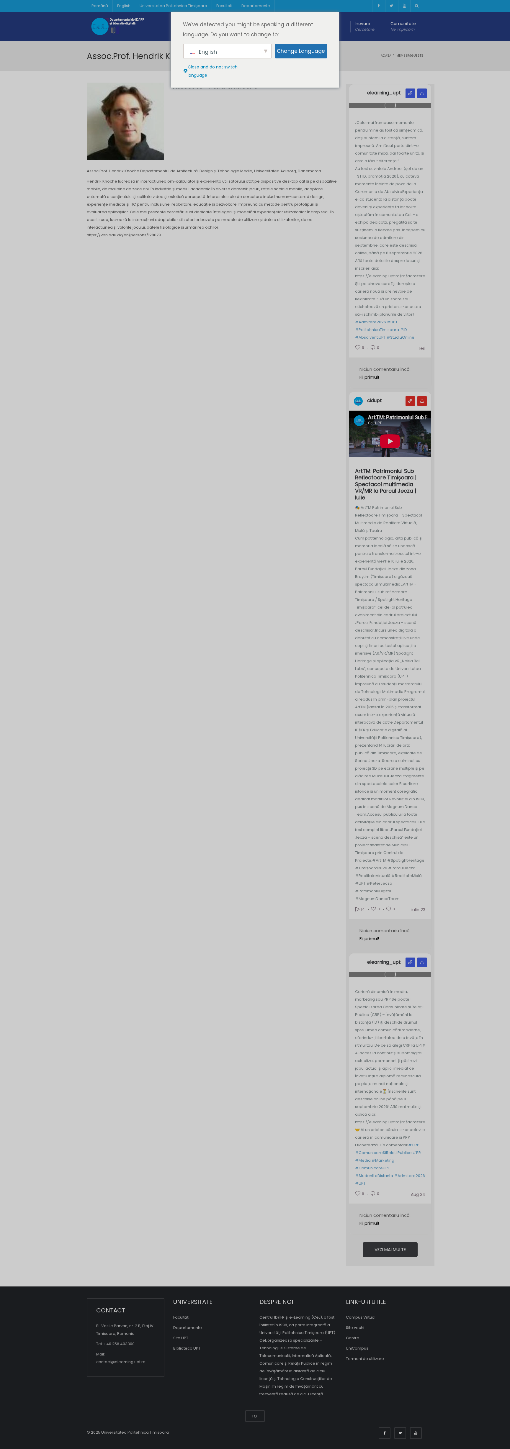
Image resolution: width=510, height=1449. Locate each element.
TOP (255, 1416)
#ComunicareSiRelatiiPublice (383, 1152)
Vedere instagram (410, 93)
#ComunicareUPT (372, 1168)
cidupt (374, 400)
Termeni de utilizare (365, 1358)
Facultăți (181, 1317)
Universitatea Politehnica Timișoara (173, 6)
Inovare (364, 26)
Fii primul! (369, 377)
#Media (363, 1160)
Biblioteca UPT (186, 1348)
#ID (403, 329)
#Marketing (383, 1160)
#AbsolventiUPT (370, 337)
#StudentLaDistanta (374, 1175)
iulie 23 (418, 909)
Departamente (255, 6)
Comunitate (403, 26)
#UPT (392, 322)
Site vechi (355, 1327)
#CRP (413, 1145)
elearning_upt (384, 93)
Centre (352, 1338)
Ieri (422, 348)
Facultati (224, 6)
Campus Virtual (360, 1317)
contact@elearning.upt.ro (121, 1362)
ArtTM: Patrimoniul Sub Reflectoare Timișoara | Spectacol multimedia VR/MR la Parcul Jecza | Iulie (385, 484)
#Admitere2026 (370, 322)
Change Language (301, 51)
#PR (417, 1152)
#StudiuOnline (400, 337)
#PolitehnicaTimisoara (377, 329)
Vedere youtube (410, 401)
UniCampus (357, 1348)
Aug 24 (418, 1194)
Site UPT (180, 1338)
